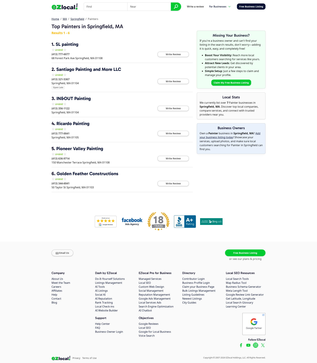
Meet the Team (61, 283)
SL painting (67, 44)
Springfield (77, 19)
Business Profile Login (196, 283)
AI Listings (101, 290)
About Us (57, 279)
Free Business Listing (245, 252)
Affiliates (57, 290)
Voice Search (147, 335)
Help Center (102, 324)
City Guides (189, 302)
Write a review (195, 6)
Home (55, 19)
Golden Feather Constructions (87, 173)
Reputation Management (154, 294)
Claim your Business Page (198, 287)
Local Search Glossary (239, 302)
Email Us (64, 252)
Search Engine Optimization (156, 306)
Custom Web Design (151, 287)
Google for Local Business (155, 332)
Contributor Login (193, 279)
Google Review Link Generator (245, 294)
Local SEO (145, 283)
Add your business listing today (230, 135)
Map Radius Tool (236, 283)
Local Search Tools (237, 279)
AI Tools (100, 287)
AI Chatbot (145, 310)
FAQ (97, 328)
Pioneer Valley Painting (79, 148)
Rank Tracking (104, 302)
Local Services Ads (150, 302)
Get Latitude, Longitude (240, 298)
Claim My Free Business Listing (231, 82)
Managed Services (150, 279)
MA (65, 19)
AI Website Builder (106, 310)
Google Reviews (148, 324)
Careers (56, 287)
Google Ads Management (155, 298)
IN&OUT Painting (73, 98)
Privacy (76, 358)
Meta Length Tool (237, 290)
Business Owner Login (109, 332)
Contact (56, 298)
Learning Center (236, 306)
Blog (54, 302)
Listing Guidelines (193, 294)
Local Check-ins (104, 306)
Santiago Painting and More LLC (88, 69)
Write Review (173, 54)
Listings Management (108, 283)
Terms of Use (89, 358)
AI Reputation (103, 298)
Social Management (151, 290)
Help (54, 294)
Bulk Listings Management (198, 290)
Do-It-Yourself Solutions (110, 279)
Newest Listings (192, 298)
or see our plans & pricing (245, 259)
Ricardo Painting (72, 123)
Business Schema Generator (243, 287)
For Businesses (217, 6)
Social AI (100, 294)
